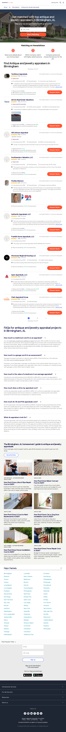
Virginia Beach (48, 620)
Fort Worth (47, 602)
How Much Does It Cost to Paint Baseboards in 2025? (16, 516)
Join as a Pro (54, 2)
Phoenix (6, 576)
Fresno (6, 582)
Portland (46, 573)
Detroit (26, 585)
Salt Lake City (48, 611)
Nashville (46, 591)
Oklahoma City (28, 634)
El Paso (46, 600)
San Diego (7, 597)
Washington (8, 611)
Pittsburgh (47, 582)
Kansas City (27, 597)
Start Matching (33, 34)
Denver (6, 605)
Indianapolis (8, 634)
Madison (46, 626)
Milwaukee (47, 629)
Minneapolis (28, 591)
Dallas (45, 597)
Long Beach (8, 585)
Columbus (27, 632)
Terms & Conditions (43, 722)
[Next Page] (46, 318)
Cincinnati (27, 626)
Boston (26, 582)
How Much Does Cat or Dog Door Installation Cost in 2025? (46, 516)
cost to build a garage (17, 360)
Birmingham (8, 573)
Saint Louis (27, 600)
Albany (26, 605)
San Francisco (8, 600)
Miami (6, 620)
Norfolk (46, 614)
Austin (46, 594)
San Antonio (48, 608)
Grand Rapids (28, 588)
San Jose (7, 602)
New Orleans (28, 576)
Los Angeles (8, 588)
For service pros (7, 692)
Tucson (6, 579)
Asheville (27, 611)
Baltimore (27, 579)
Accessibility (41, 719)
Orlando (6, 623)
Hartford (6, 608)
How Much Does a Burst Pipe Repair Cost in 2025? (17, 483)
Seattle (46, 623)
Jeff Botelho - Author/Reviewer (14, 478)
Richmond (47, 617)
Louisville (27, 573)
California (28, 719)
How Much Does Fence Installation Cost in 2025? (17, 551)
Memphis (47, 588)
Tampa (6, 626)
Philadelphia (48, 579)
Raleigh (26, 620)
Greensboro (28, 617)
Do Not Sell (34, 719)
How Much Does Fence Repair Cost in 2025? (47, 549)
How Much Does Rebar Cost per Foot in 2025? (46, 482)
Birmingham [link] (15, 7)
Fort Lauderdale (9, 614)
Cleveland (27, 629)
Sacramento (8, 594)
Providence (47, 585)
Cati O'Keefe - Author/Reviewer (13, 545)
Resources (5, 697)
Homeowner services (9, 687)
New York (27, 608)
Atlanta (6, 629)
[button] (16, 116)
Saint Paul (27, 594)
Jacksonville (8, 617)
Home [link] (5, 7)
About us (5, 702)
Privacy (23, 719)
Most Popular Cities (8, 642)
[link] (33, 75)
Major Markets (10, 568)
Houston (46, 605)
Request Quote (55, 92)
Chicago (6, 632)
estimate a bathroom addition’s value (21, 341)
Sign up (33, 660)
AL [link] (10, 7)
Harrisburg (47, 576)
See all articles (11, 455)
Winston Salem (29, 623)
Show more (59, 87)
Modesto (7, 591)
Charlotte (27, 614)
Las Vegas (27, 602)
